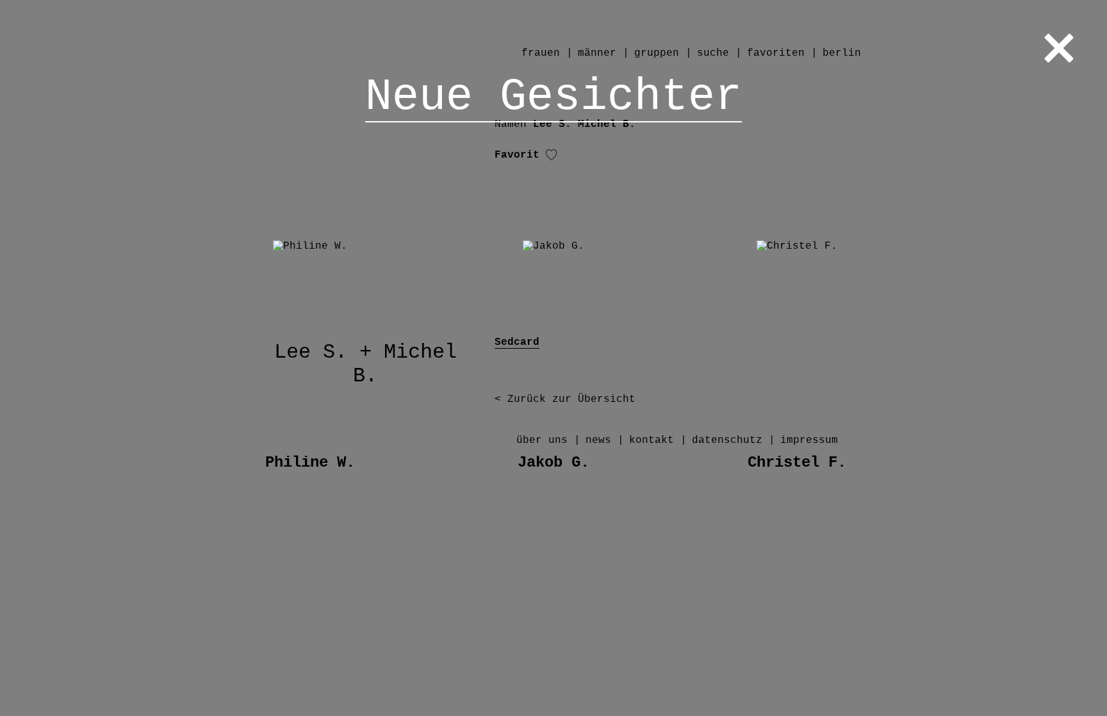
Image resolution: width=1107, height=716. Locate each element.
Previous (179, 358)
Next (927, 358)
